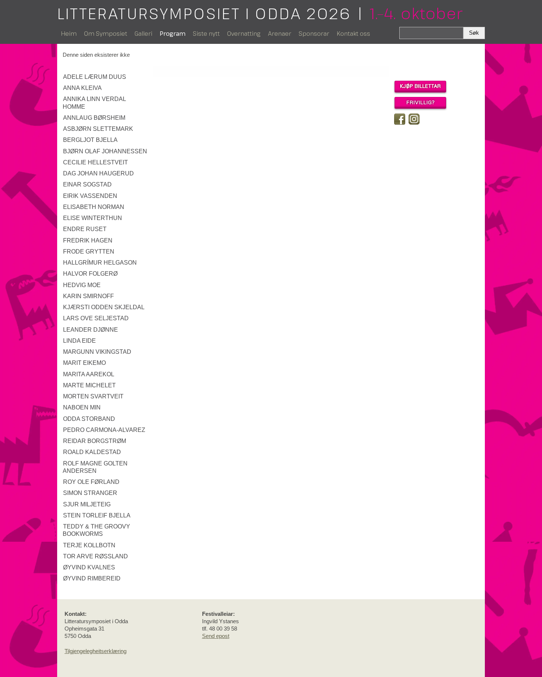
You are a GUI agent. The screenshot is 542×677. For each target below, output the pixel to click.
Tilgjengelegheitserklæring (95, 651)
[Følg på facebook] (400, 119)
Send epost (215, 636)
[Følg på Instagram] (414, 119)
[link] (106, 77)
